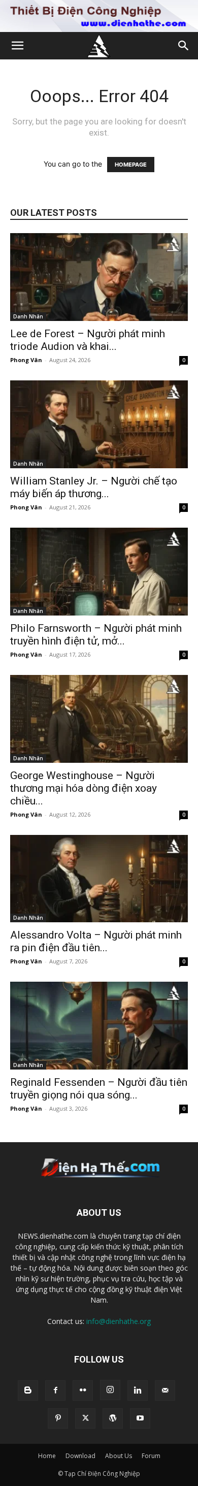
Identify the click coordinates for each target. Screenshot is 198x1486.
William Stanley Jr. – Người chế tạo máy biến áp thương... (93, 487)
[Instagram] (110, 1390)
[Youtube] (140, 1418)
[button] (17, 45)
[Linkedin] (137, 1390)
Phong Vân (26, 360)
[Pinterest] (58, 1418)
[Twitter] (85, 1418)
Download (80, 1455)
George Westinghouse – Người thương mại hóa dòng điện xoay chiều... (83, 788)
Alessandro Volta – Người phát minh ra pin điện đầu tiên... (96, 941)
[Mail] (165, 1390)
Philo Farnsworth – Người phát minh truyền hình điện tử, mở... (96, 634)
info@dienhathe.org (118, 1321)
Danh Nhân (28, 316)
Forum (151, 1455)
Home (47, 1455)
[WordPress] (113, 1418)
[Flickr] (83, 1390)
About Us (118, 1455)
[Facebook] (55, 1390)
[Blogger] (28, 1390)
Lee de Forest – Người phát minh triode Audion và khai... (87, 340)
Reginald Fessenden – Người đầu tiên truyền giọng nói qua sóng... (98, 1088)
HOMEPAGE (131, 164)
